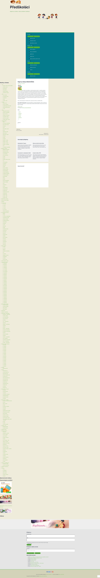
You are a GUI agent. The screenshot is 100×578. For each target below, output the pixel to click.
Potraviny (4, 407)
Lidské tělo (4, 163)
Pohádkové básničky (6, 173)
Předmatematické (5, 395)
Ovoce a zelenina (5, 104)
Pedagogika (5, 256)
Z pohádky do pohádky (6, 147)
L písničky (4, 354)
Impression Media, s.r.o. (49, 574)
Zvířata (4, 461)
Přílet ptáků (5, 89)
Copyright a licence (33, 40)
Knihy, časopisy (4, 245)
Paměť (4, 227)
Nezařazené (3, 310)
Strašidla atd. (5, 451)
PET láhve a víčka (5, 447)
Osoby (4, 166)
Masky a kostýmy (5, 441)
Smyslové (4, 240)
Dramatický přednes (34, 564)
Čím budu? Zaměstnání (6, 123)
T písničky (4, 363)
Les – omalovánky (5, 321)
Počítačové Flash (5, 228)
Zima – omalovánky (6, 341)
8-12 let (4, 248)
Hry (3, 252)
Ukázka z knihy (20, 106)
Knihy (4, 130)
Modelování (5, 444)
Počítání (4, 138)
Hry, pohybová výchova (5, 212)
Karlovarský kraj (5, 373)
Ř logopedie (5, 291)
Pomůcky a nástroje (6, 406)
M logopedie (5, 285)
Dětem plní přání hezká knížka (38, 143)
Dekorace (4, 431)
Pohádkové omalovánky (6, 331)
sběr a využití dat (61, 574)
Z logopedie (5, 302)
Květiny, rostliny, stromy (6, 159)
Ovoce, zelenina (5, 167)
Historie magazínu (32, 49)
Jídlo (4, 127)
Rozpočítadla (5, 176)
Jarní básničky (5, 153)
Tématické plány (4, 429)
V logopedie (5, 299)
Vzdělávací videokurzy (5, 466)
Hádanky (3, 201)
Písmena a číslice (5, 169)
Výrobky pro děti (5, 463)
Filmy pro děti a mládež (5, 200)
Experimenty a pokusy (5, 198)
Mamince (4, 322)
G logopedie (5, 277)
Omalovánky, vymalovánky (5, 313)
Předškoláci (20, 7)
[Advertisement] (34, 24)
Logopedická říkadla (5, 262)
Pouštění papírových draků (7, 105)
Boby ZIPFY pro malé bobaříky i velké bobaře (37, 563)
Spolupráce (4, 241)
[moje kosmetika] (6, 512)
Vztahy (4, 422)
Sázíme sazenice (5, 91)
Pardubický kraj (5, 380)
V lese (4, 108)
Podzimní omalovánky (6, 329)
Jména (4, 156)
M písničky (4, 356)
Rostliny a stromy (5, 414)
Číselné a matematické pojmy (7, 400)
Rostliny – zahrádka (6, 144)
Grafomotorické (5, 391)
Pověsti (3, 369)
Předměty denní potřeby (6, 410)
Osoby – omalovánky (6, 328)
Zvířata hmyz (5, 190)
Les (3, 160)
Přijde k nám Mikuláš (6, 112)
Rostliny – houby (5, 140)
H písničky (4, 350)
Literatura (4, 253)
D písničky (4, 347)
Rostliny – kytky (5, 141)
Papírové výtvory (5, 445)
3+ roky (4, 205)
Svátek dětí (4, 97)
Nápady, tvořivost (5, 255)
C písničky (4, 346)
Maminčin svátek (5, 131)
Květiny (4, 438)
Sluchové (4, 238)
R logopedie (5, 292)
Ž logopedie (5, 301)
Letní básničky (5, 162)
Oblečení (4, 325)
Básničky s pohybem (6, 149)
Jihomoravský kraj (6, 372)
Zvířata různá (5, 194)
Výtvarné (4, 398)
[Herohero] (52, 572)
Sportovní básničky (6, 180)
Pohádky (3, 367)
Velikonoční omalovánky (6, 339)
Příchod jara (5, 88)
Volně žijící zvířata (6, 116)
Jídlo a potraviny (5, 155)
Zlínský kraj (4, 387)
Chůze (4, 214)
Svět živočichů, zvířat (6, 417)
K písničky (4, 353)
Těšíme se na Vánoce (6, 115)
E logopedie (5, 274)
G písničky (4, 349)
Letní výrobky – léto (6, 440)
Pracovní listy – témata (5, 399)
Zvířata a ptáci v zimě (6, 119)
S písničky (4, 361)
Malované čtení (5, 368)
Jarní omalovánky (5, 317)
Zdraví (4, 186)
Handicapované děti (6, 217)
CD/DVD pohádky (5, 306)
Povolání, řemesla (5, 174)
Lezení (4, 224)
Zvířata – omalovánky (6, 342)
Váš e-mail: (28, 548)
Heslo (27, 537)
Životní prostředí (5, 424)
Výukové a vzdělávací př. (5, 462)
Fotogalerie (4, 470)
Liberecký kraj (5, 376)
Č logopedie (5, 267)
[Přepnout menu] (33, 36)
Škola (4, 177)
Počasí (4, 137)
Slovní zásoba (5, 237)
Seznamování (5, 234)
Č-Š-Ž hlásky (5, 270)
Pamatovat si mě (30, 543)
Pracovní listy (5, 259)
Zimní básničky (5, 187)
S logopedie (5, 295)
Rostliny (4, 332)
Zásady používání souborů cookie (35, 58)
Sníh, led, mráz (5, 113)
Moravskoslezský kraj (6, 377)
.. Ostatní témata (4, 120)
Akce (4, 468)
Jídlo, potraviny (5, 318)
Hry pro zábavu (5, 434)
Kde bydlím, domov (6, 128)
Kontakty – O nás (29, 45)
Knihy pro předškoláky (33, 51)
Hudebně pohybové (6, 220)
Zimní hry (4, 244)
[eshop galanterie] (6, 503)
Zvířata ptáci (5, 193)
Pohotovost (5, 230)
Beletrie (4, 249)
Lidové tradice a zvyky (5, 260)
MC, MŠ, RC (5, 471)
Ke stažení (28, 34)
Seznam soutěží (5, 426)
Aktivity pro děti (32, 38)
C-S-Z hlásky (5, 268)
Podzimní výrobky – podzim (7, 448)
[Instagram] (51, 572)
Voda (4, 99)
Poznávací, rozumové (6, 394)
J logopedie (5, 281)
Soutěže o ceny (4, 425)
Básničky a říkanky (4, 148)
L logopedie (5, 284)
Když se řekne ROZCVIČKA (27, 107)
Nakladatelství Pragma (22, 143)
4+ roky (4, 206)
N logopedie (5, 287)
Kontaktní (4, 223)
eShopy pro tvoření (6, 433)
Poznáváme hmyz (5, 96)
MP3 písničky (5, 307)
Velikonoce (4, 184)
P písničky (4, 360)
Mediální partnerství (33, 67)
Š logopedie (5, 294)
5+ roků (4, 208)
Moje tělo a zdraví (5, 134)
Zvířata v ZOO (5, 100)
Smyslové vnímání (5, 416)
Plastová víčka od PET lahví (34, 562)
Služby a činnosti (5, 474)
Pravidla (4, 409)
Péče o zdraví (5, 403)
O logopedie (5, 288)
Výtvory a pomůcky (6, 465)
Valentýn (4, 335)
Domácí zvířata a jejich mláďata (7, 85)
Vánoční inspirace (5, 457)
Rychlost (4, 233)
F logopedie (5, 275)
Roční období (5, 413)
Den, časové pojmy (6, 124)
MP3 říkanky (5, 309)
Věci (3, 145)
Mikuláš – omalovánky (6, 324)
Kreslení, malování (5, 437)
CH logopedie (5, 271)
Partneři (31, 69)
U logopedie (5, 298)
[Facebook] (47, 572)
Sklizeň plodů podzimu (6, 107)
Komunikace (5, 221)
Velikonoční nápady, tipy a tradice (36, 566)
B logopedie (5, 264)
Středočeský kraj (5, 383)
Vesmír (4, 421)
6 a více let (4, 209)
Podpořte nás (32, 56)
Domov (4, 402)
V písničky (4, 364)
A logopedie (5, 263)
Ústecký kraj (5, 384)
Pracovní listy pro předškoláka (34, 565)
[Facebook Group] (49, 572)
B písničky (4, 344)
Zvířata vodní (5, 197)
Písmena (4, 135)
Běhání (4, 213)
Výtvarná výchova (4, 430)
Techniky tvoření (5, 454)
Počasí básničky (5, 170)
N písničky (4, 357)
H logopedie (5, 278)
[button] (30, 34)
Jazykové (4, 392)
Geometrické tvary (6, 152)
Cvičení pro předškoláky (6, 216)
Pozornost (4, 231)
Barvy (4, 121)
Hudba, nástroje (5, 315)
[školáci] (6, 493)
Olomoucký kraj (5, 379)
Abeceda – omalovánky (6, 314)
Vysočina (4, 386)
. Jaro (2, 84)
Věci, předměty (5, 338)
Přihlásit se (29, 544)
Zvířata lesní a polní (6, 191)
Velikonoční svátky (6, 92)
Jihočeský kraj (5, 370)
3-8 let (4, 246)
